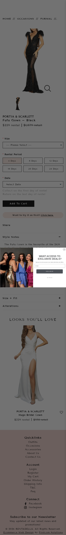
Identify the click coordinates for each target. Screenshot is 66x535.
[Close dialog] (64, 249)
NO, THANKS (49, 277)
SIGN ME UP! (49, 271)
